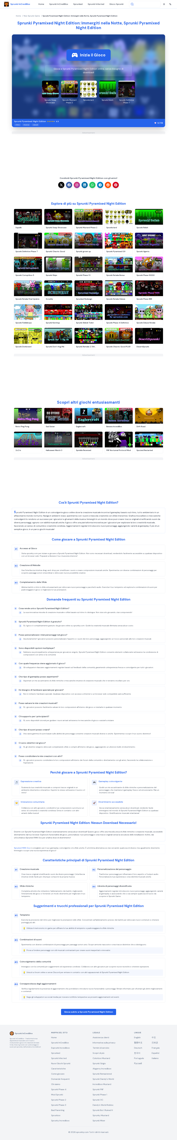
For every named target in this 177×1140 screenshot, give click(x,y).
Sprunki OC (98, 1099)
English (137, 1037)
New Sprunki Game (32, 16)
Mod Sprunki (57, 1094)
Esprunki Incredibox (60, 1047)
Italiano (155, 1058)
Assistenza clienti (101, 1037)
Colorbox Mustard (101, 1058)
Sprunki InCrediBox (58, 4)
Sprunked (78, 4)
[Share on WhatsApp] (92, 185)
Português (139, 1058)
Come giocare (57, 1073)
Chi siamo (55, 1084)
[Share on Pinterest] (116, 185)
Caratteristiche (58, 1068)
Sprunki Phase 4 (58, 1089)
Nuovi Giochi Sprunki (60, 1063)
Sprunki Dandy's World (103, 1079)
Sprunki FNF (98, 1089)
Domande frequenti (60, 1079)
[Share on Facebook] (69, 185)
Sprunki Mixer (99, 1120)
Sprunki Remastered (102, 1073)
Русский (138, 1063)
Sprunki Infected (96, 4)
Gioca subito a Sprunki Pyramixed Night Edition (88, 1012)
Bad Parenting (57, 1110)
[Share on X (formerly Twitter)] (61, 185)
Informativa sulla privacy (104, 1042)
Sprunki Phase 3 (58, 1105)
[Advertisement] (88, 152)
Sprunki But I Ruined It (103, 1110)
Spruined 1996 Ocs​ (22, 848)
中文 (154, 1037)
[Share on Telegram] (100, 185)
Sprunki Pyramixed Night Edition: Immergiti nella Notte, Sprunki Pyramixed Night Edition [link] (80, 16)
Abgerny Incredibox (102, 1068)
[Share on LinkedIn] (85, 185)
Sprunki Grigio (99, 1063)
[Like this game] (155, 123)
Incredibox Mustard (102, 1084)
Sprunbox (55, 1115)
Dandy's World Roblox (103, 1105)
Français (156, 1047)
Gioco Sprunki (116, 4)
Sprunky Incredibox (60, 1120)
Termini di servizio (101, 1047)
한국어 (137, 1053)
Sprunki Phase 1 (100, 1094)
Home (41, 4)
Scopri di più (98, 1053)
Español (155, 1053)
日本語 (155, 1042)
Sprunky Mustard (101, 1115)
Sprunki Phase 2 (58, 1099)
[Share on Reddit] (108, 185)
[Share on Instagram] (77, 185)
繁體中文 (138, 1042)
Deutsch (138, 1047)
